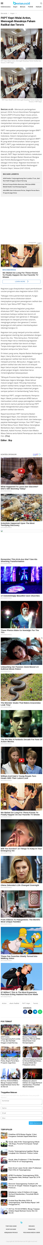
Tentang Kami (11, 1226)
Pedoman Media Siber (31, 1232)
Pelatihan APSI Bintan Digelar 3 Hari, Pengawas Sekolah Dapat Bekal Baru (22, 1135)
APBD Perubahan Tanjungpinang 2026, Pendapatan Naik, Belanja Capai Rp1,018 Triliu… (24, 1177)
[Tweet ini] (30, 1012)
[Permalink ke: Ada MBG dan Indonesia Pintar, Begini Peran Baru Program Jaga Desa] (10, 1052)
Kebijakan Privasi (11, 1232)
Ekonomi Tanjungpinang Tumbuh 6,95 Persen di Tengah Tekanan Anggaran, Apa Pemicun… (24, 1186)
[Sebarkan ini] (25, 1012)
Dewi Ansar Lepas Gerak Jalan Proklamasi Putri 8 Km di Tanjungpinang (24, 1169)
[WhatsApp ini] (40, 1012)
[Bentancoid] (21, 3)
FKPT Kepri (26, 1003)
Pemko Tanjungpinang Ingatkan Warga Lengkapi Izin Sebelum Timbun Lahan (23, 1152)
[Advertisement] (21, 220)
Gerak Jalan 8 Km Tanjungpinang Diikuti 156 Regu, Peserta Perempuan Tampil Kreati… (23, 1144)
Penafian (31, 1229)
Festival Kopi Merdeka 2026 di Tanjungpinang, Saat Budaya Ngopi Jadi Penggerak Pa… (23, 1202)
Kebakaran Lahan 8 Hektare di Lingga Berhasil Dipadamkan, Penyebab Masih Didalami (23, 1194)
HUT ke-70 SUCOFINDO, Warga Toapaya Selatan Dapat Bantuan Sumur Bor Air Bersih (24, 1211)
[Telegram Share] (35, 1012)
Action (4, 1003)
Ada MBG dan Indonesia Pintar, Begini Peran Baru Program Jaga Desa (10, 1061)
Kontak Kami (11, 1229)
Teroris (35, 1003)
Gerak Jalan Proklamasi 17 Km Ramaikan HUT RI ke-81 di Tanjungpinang (24, 1161)
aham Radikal (14, 1003)
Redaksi (32, 1226)
